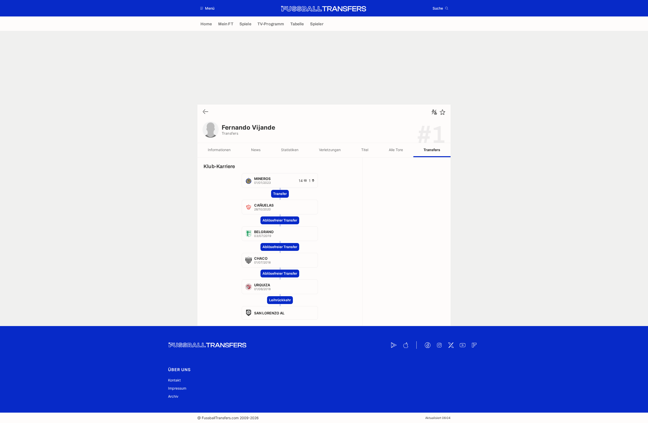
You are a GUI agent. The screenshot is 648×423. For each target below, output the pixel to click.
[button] (207, 8)
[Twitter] (451, 345)
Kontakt (174, 380)
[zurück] (205, 112)
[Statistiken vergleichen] (434, 112)
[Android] (394, 345)
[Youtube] (462, 345)
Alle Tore (396, 150)
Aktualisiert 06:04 (438, 418)
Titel (364, 150)
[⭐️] (442, 112)
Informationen (219, 150)
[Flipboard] (474, 345)
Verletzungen (330, 150)
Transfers (431, 150)
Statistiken (289, 150)
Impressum (177, 388)
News (255, 150)
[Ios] (405, 345)
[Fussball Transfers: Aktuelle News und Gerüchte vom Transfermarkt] (323, 8)
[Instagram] (439, 345)
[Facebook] (427, 345)
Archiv (173, 396)
